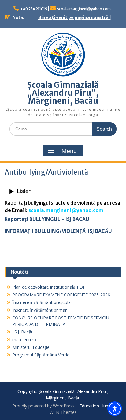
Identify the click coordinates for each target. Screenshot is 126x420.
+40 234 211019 (33, 8)
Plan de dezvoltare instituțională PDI (48, 287)
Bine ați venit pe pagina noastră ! (74, 17)
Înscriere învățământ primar (39, 310)
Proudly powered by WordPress (43, 406)
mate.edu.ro (24, 339)
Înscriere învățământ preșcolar (42, 302)
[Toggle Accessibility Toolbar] (114, 408)
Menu (69, 151)
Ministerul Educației (31, 347)
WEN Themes (63, 412)
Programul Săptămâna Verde (40, 355)
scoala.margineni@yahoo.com (84, 8)
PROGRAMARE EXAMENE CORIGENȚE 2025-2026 (61, 295)
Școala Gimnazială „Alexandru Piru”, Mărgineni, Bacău (63, 93)
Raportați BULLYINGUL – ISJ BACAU (47, 219)
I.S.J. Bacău (23, 332)
